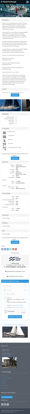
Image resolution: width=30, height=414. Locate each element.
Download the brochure (15, 276)
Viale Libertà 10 (5, 352)
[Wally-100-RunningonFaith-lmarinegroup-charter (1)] (11, 105)
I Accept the (14, 305)
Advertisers (3, 376)
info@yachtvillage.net (7, 356)
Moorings (3, 383)
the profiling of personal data (17, 307)
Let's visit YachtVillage (6, 378)
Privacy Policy (4, 388)
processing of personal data (17, 305)
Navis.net (15, 412)
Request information (7, 397)
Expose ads (3, 380)
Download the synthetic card (15, 271)
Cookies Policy (4, 385)
